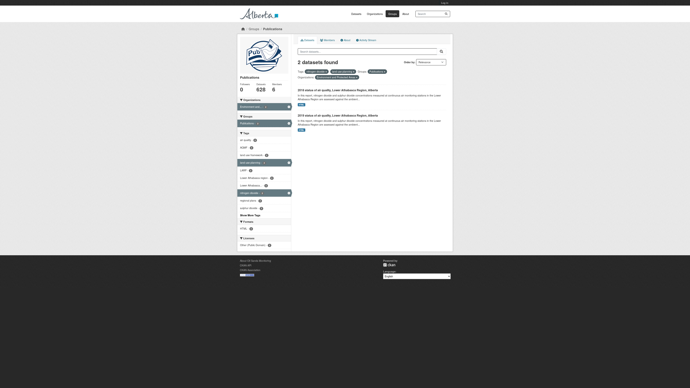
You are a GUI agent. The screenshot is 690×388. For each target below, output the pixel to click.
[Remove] (326, 71)
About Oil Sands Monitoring (255, 260)
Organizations (375, 14)
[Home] (243, 29)
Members (329, 40)
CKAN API (245, 265)
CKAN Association (250, 270)
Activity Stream (367, 40)
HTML (301, 104)
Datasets (356, 14)
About (405, 14)
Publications (272, 29)
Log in (444, 2)
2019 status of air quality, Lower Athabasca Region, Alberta (338, 115)
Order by (409, 62)
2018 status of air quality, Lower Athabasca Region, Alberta (338, 90)
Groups (392, 14)
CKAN (389, 265)
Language (389, 271)
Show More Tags (250, 215)
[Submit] (446, 14)
